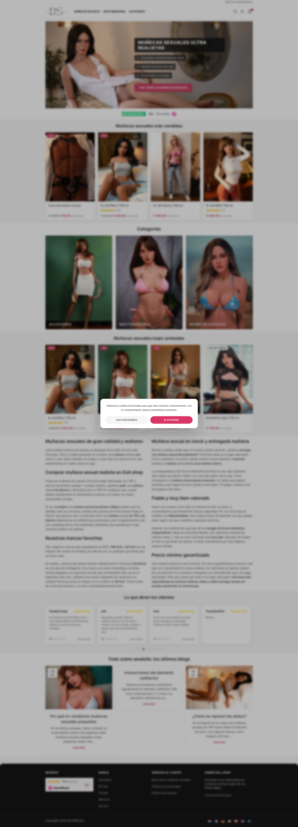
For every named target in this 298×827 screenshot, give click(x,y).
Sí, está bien (171, 419)
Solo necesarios (126, 419)
